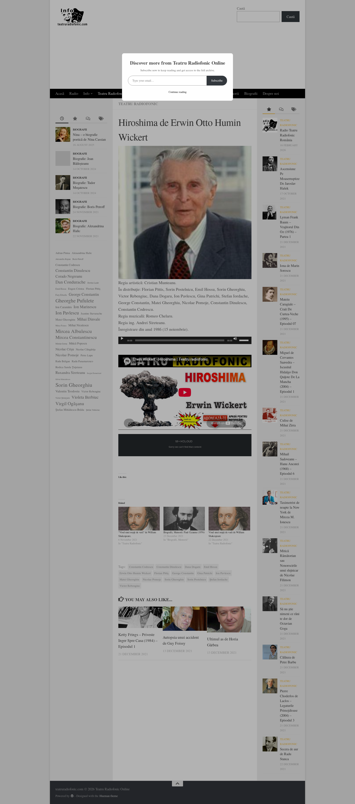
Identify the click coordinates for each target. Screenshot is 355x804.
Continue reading (178, 92)
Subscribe (217, 80)
